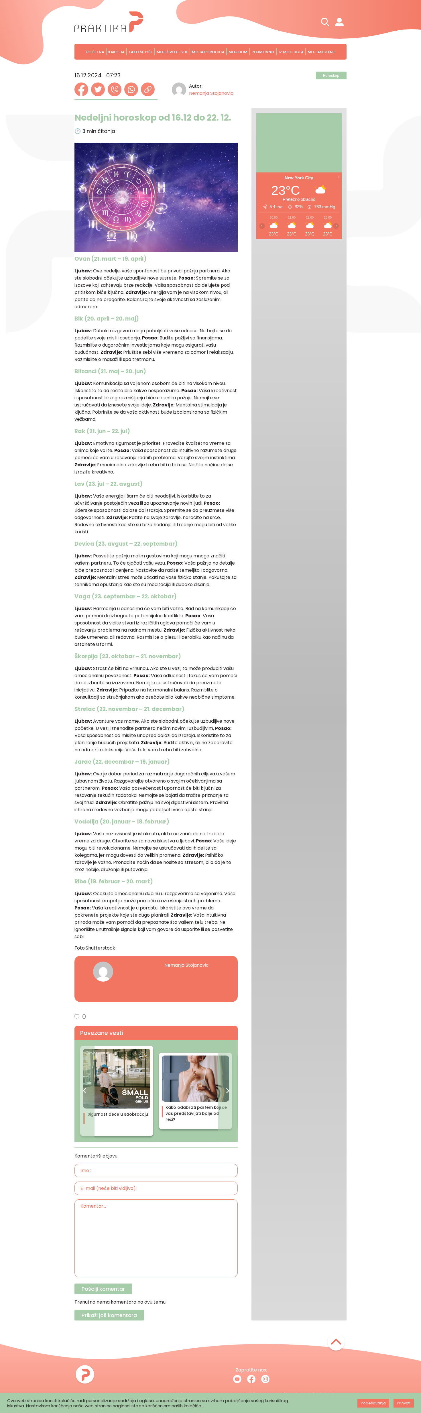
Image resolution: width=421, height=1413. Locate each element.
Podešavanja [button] (373, 1403)
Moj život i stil (172, 52)
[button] (84, 1091)
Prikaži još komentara (109, 1315)
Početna (95, 52)
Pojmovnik (263, 52)
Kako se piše (141, 52)
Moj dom (238, 52)
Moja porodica (208, 52)
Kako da (116, 52)
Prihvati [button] (403, 1403)
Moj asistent (321, 52)
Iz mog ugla (291, 52)
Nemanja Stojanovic (211, 93)
